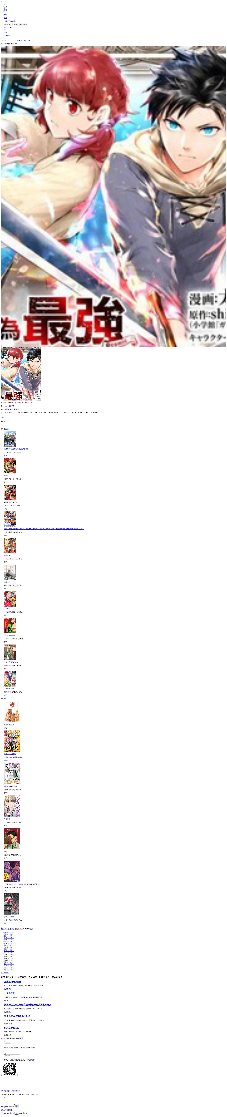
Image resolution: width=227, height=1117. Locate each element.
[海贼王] (10, 473)
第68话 (9, 960)
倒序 (31, 929)
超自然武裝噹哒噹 (10, 635)
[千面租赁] (12, 816)
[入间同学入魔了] (10, 686)
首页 (5, 4)
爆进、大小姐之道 (10, 754)
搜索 (18, 40)
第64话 (9, 967)
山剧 (5, 851)
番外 (11, 929)
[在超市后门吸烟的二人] (10, 659)
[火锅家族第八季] (12, 722)
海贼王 (6, 475)
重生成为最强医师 (12, 981)
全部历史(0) (8, 27)
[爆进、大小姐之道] (12, 751)
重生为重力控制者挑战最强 (17, 1016)
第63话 (9, 969)
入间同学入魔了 (9, 689)
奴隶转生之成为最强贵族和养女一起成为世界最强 (27, 1004)
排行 (5, 8)
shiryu (6, 406)
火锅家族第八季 (9, 724)
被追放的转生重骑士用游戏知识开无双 (16, 449)
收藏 (2, 1107)
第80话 (9, 936)
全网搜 (28, 40)
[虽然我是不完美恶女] (10, 499)
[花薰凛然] (10, 579)
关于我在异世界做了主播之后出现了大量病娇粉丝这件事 (22, 884)
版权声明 (17, 1091)
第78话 (9, 939)
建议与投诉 (10, 1091)
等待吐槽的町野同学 (10, 786)
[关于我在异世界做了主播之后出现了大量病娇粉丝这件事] (12, 881)
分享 (2, 1113)
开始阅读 (7, 1107)
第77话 (9, 941)
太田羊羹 (11, 406)
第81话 (9, 934)
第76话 (9, 943)
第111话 (9, 1023)
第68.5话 (9, 958)
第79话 (9, 938)
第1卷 (9, 1000)
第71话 (9, 952)
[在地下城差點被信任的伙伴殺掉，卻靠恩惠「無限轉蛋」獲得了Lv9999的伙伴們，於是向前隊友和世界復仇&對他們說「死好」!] (10, 526)
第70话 (9, 954)
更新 (5, 6)
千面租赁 (7, 819)
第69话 (9, 956)
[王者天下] (10, 553)
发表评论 (32, 1047)
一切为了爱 (9, 993)
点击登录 (24, 24)
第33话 (9, 989)
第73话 (9, 949)
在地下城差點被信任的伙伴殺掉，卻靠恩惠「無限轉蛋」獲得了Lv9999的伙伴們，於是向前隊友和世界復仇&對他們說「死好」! (44, 529)
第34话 (9, 1035)
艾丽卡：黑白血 (9, 917)
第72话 (9, 951)
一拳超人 (7, 609)
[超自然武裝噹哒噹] (10, 633)
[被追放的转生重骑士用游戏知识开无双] (10, 446)
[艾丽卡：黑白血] (11, 914)
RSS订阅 (6, 1113)
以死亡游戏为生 (11, 1028)
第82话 (20, 929)
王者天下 (7, 555)
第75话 (9, 945)
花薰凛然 (7, 582)
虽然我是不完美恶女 (10, 502)
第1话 (9, 1012)
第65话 (9, 966)
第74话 (9, 947)
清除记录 (13, 21)
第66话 (9, 964)
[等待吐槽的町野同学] (12, 783)
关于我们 (3, 1091)
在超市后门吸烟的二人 (11, 662)
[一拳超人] (10, 606)
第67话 (9, 962)
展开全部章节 (5, 973)
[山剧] (12, 849)
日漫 (5, 10)
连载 (4, 929)
